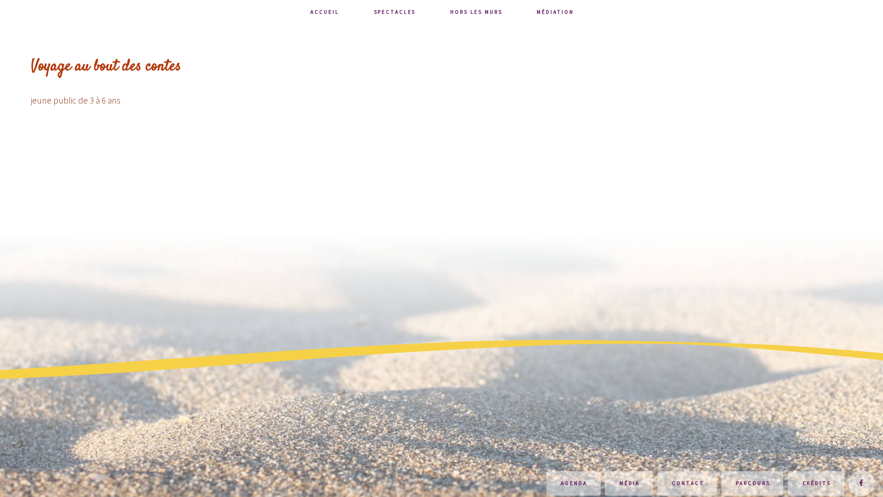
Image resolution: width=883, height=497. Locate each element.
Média (629, 483)
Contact (688, 483)
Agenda (574, 483)
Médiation (555, 12)
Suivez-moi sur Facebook (861, 483)
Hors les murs (476, 12)
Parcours (753, 483)
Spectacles (395, 12)
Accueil (324, 12)
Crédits (817, 483)
